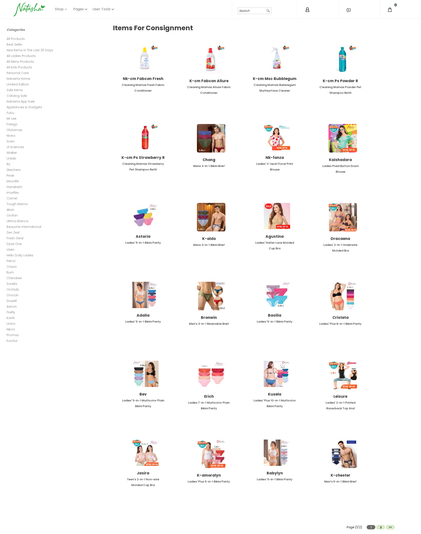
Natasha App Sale (21, 101)
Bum (10, 272)
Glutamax (14, 130)
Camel (12, 198)
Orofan (12, 215)
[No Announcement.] (348, 10)
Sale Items (15, 90)
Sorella (12, 284)
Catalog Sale (17, 96)
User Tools (102, 9)
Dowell (12, 301)
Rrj (8, 164)
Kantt (11, 318)
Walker (12, 153)
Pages (78, 9)
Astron (12, 306)
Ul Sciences (15, 147)
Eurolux (12, 341)
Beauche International (24, 227)
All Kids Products (19, 67)
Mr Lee (11, 118)
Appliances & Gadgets (24, 107)
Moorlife (13, 181)
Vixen (10, 249)
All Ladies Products (21, 56)
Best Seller (14, 44)
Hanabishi (14, 187)
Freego (12, 124)
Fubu (10, 113)
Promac (13, 335)
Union (11, 323)
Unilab (11, 158)
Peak (10, 175)
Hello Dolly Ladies (20, 255)
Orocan (13, 295)
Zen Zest (13, 232)
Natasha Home (18, 78)
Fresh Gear (15, 238)
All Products (16, 39)
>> (390, 527)
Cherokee (14, 278)
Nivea (11, 135)
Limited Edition (18, 84)
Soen (10, 141)
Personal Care (18, 73)
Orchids (13, 289)
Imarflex (13, 192)
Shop (59, 9)
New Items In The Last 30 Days (30, 50)
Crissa (11, 266)
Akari (10, 210)
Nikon (11, 329)
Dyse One (14, 244)
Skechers (14, 170)
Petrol (11, 261)
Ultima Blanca (17, 221)
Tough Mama (17, 204)
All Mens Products (20, 61)
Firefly (11, 312)
